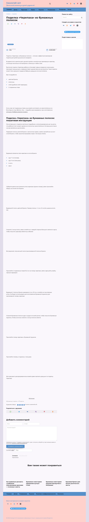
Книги (33, 10)
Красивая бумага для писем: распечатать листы (73, 483)
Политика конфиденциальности (46, 494)
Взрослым (24, 10)
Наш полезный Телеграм (73, 32)
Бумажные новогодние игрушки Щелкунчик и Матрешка (54, 483)
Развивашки (51, 10)
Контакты (61, 494)
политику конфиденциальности (19, 443)
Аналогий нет (13, 2)
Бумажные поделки (12, 401)
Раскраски (62, 9)
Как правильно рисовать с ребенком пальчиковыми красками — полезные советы (14, 484)
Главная (9, 9)
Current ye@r (10, 450)
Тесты (69, 9)
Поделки (41, 10)
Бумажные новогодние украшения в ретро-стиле (34, 483)
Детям (15, 10)
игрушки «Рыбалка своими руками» (17, 112)
